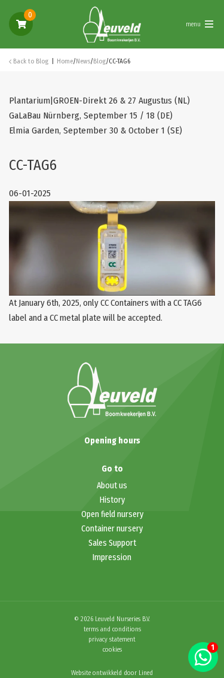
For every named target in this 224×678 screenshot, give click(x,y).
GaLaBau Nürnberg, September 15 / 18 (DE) (91, 115)
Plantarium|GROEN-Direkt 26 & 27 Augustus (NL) (99, 100)
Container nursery (112, 529)
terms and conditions (112, 629)
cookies (112, 649)
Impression (112, 557)
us (123, 486)
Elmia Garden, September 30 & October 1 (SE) (95, 130)
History (112, 500)
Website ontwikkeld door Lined (112, 673)
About (108, 486)
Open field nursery (112, 514)
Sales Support (112, 543)
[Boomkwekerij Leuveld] (112, 23)
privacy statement (112, 639)
